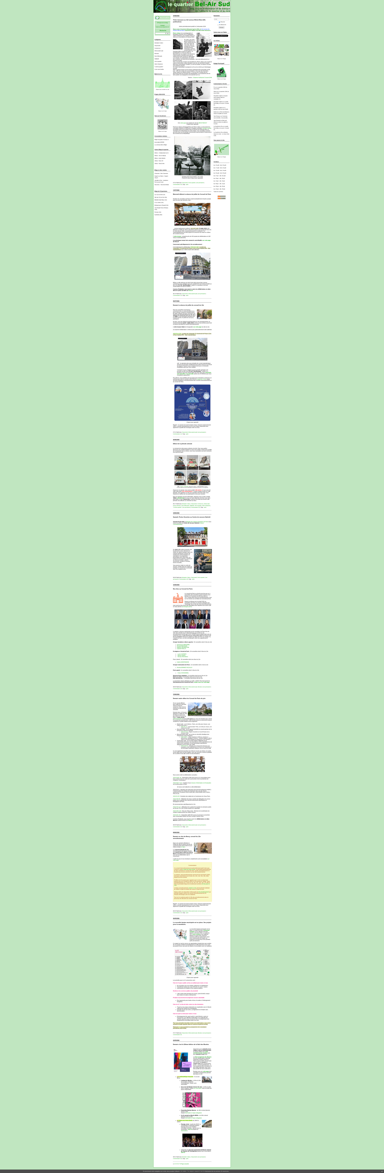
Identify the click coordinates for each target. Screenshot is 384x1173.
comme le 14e (192, 888)
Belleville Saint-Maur (159, 199)
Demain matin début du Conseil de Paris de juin (189, 698)
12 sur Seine (157, 202)
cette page (183, 123)
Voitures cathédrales (184, 486)
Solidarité (156, 58)
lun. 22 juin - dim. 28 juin (219, 189)
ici (179, 1027)
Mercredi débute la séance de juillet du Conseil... (221, 122)
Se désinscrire (222, 24)
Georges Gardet (206, 128)
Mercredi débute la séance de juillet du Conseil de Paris (192, 194)
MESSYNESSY (203, 123)
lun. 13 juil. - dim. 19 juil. (219, 181)
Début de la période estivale (182, 443)
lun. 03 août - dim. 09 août (220, 173)
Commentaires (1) (177, 434)
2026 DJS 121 (177, 807)
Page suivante (185, 1163)
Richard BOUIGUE (182, 646)
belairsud (216, 112)
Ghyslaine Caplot (218, 95)
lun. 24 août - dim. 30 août (220, 165)
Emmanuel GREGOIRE (183, 644)
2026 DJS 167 (184, 731)
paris (187, 184)
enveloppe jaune (187, 606)
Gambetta (156, 214)
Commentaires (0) (177, 184)
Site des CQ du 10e (159, 197)
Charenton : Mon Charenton (161, 173)
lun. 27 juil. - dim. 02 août (220, 175)
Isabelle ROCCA (181, 648)
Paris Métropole (158, 56)
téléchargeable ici (178, 718)
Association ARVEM (159, 142)
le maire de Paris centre (188, 869)
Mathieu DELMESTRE (183, 647)
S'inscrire (222, 21)
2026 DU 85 (176, 796)
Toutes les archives (218, 191)
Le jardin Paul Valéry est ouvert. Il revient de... (221, 103)
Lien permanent (200, 182)
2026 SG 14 (184, 726)
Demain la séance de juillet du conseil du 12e (188, 305)
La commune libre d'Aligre (160, 144)
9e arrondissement (204, 892)
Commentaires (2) (177, 295)
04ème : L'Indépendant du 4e (161, 153)
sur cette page (206, 240)
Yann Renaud (217, 120)
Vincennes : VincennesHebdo (161, 184)
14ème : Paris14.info (159, 163)
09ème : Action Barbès (159, 158)
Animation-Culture (158, 42)
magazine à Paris (201, 379)
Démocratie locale (158, 50)
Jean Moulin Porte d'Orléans (161, 207)
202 (184, 745)
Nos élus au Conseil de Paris (183, 589)
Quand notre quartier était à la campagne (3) (220, 97)
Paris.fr (191, 290)
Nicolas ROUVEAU (183, 656)
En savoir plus (225, 1171)
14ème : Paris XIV (158, 160)
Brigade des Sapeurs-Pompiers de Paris (197, 521)
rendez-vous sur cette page (201, 682)
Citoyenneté (157, 45)
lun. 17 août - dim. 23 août (220, 167)
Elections (156, 53)
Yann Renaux (217, 116)
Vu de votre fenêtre (159, 69)
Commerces (157, 48)
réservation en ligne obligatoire (193, 1112)
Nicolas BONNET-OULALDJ (184, 667)
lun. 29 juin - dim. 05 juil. (219, 186)
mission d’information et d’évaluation (201, 783)
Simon (215, 91)
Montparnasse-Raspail (160, 205)
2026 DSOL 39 (177, 777)
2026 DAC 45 (176, 815)
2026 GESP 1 (184, 737)
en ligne (183, 847)
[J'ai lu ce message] (382, 1171)
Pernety (156, 212)
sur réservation (198, 1088)
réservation (184, 1130)
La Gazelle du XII (218, 126)
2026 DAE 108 (177, 811)
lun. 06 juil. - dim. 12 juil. (219, 183)
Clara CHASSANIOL (183, 673)
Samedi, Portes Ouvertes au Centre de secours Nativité (191, 517)
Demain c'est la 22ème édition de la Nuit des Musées (191, 1044)
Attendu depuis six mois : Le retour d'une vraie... (221, 134)
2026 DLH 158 (194, 247)
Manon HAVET (182, 655)
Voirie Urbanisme (158, 64)
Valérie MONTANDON (183, 662)
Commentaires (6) (177, 1034)
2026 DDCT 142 (177, 783)
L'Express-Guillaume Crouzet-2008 (202, 77)
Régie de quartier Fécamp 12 (161, 139)
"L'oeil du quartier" (158, 66)
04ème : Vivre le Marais (160, 155)
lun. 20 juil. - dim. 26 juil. (219, 178)
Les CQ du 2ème (158, 194)
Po (214, 87)
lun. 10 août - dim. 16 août (220, 170)
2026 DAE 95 (176, 799)
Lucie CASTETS (182, 654)
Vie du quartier (158, 61)
